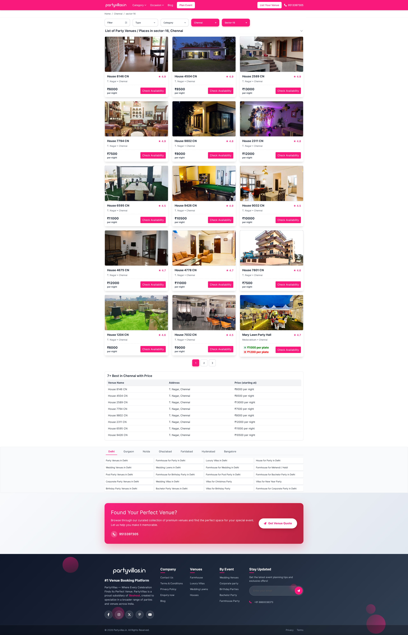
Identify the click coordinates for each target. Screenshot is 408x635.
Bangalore (230, 451)
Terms (300, 630)
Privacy (290, 630)
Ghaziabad (165, 451)
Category (138, 5)
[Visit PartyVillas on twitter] (129, 615)
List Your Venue (269, 5)
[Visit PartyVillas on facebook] (109, 615)
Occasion (155, 5)
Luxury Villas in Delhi (216, 460)
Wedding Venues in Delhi (118, 467)
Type (138, 22)
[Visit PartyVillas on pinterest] (140, 615)
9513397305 (295, 5)
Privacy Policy (168, 589)
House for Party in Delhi (268, 460)
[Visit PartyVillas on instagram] (119, 615)
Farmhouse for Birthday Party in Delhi (175, 474)
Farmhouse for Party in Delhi (170, 460)
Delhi (111, 451)
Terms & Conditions (171, 583)
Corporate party (229, 583)
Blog (170, 5)
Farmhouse (196, 577)
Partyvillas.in (120, 630)
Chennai (118, 13)
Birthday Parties (229, 589)
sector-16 (131, 13)
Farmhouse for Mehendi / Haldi (272, 467)
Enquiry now (167, 595)
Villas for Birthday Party (218, 488)
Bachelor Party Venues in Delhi (171, 488)
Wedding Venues (229, 577)
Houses (194, 595)
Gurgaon (129, 451)
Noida (146, 451)
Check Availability (153, 90)
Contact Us (166, 577)
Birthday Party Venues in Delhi (121, 488)
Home (108, 13)
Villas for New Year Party (269, 481)
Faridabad (187, 451)
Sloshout (134, 595)
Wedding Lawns (199, 589)
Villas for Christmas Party (219, 481)
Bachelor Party (228, 595)
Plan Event (185, 5)
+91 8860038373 (263, 602)
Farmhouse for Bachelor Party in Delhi (275, 474)
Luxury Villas (197, 583)
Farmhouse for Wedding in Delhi (222, 467)
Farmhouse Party (230, 600)
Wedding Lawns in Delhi (168, 467)
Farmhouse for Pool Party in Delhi (223, 474)
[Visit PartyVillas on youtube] (150, 615)
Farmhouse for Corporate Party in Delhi (276, 488)
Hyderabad (208, 451)
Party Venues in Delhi (117, 460)
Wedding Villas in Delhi (167, 481)
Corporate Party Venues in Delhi (122, 481)
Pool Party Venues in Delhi (119, 474)
